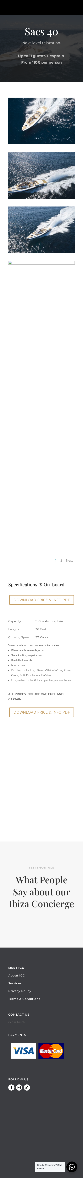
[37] (41, 198)
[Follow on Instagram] (19, 1087)
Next (69, 560)
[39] (41, 263)
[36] (41, 143)
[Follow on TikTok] (27, 1087)
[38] (41, 252)
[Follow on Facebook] (11, 1087)
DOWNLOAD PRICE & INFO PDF (42, 599)
